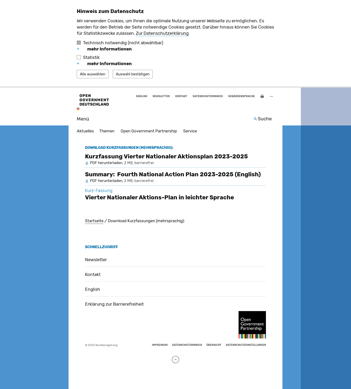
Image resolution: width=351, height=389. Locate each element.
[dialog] (175, 44)
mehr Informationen (109, 49)
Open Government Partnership (149, 131)
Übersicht (213, 345)
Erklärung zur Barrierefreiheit (114, 304)
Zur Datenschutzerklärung (162, 33)
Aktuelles (85, 131)
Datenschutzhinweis (208, 96)
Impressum (160, 345)
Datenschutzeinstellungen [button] (246, 345)
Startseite (94, 220)
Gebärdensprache (241, 96)
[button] (272, 96)
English (141, 96)
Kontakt (181, 96)
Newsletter (161, 96)
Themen (106, 131)
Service (190, 131)
